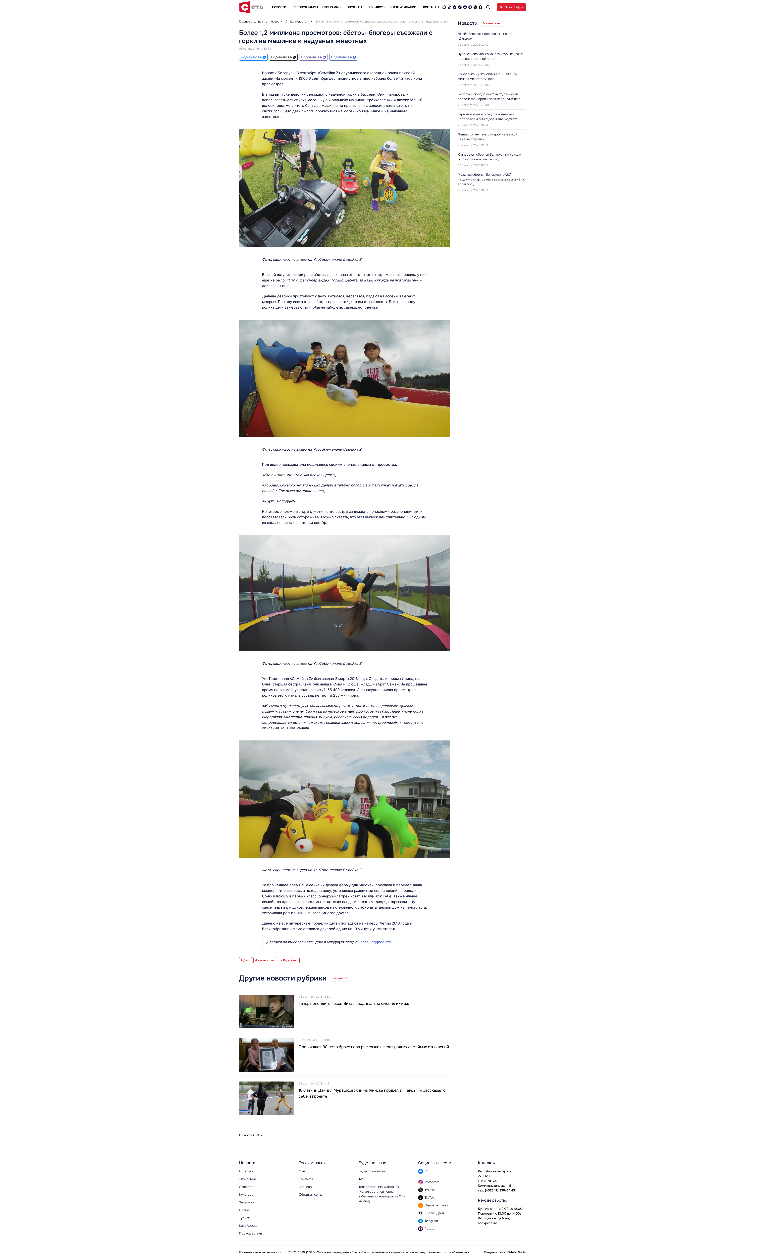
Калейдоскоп (299, 21)
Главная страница (251, 21)
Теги (362, 1179)
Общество (247, 1187)
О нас (303, 1171)
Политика (246, 1171)
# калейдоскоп (265, 960)
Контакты (431, 7)
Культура (246, 1194)
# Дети (245, 960)
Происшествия (250, 1233)
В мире (244, 1210)
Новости (276, 21)
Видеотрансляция (372, 1171)
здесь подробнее (375, 942)
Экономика (247, 1179)
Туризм (244, 1218)
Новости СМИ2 (250, 1135)
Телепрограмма (305, 7)
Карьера (305, 1187)
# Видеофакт (289, 960)
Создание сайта (495, 1252)
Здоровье (246, 1202)
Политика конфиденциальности (260, 1252)
